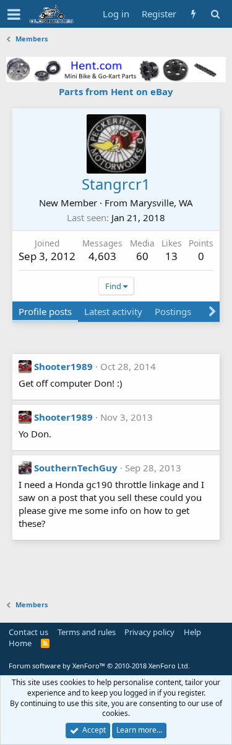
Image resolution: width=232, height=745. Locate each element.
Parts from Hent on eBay (116, 91)
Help (192, 632)
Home (20, 643)
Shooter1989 (63, 366)
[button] (13, 14)
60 (142, 256)
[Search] (215, 13)
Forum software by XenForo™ (99, 665)
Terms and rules (87, 632)
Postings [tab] (173, 311)
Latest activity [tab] (113, 311)
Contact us (28, 632)
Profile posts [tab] (45, 311)
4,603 (102, 256)
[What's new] (193, 13)
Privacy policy (149, 632)
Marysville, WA (161, 202)
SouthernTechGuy (76, 467)
